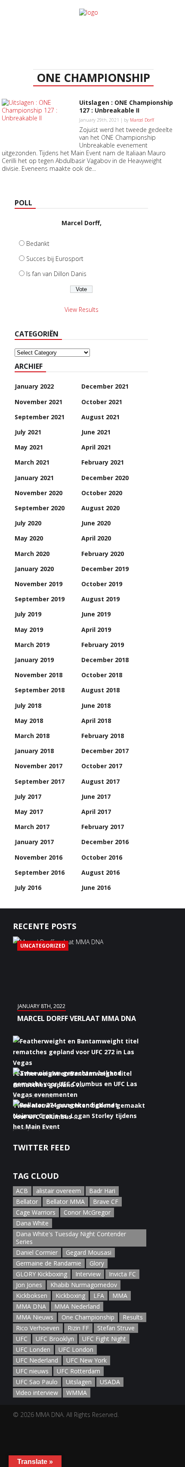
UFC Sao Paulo (37, 1382)
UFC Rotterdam (78, 1371)
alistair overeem (58, 1191)
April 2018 (96, 720)
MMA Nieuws (34, 1317)
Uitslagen (79, 1382)
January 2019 (34, 660)
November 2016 (38, 857)
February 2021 (102, 462)
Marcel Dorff (142, 120)
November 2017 (38, 766)
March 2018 (32, 736)
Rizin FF (78, 1328)
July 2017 (28, 796)
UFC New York (86, 1360)
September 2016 (40, 872)
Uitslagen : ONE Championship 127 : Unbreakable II (126, 106)
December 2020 (105, 478)
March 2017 (32, 827)
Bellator (27, 1201)
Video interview (37, 1392)
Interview (88, 1274)
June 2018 (96, 705)
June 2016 (96, 887)
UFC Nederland (37, 1360)
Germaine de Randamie (48, 1263)
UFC (22, 1339)
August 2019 (100, 599)
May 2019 (29, 629)
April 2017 (96, 811)
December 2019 (105, 569)
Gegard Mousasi (88, 1252)
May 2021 (29, 447)
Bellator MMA (65, 1201)
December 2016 (105, 842)
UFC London (76, 1349)
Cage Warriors (36, 1212)
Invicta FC (122, 1274)
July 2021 (28, 432)
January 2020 (34, 569)
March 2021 (32, 462)
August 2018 (100, 690)
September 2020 (40, 508)
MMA (119, 1295)
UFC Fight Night (104, 1339)
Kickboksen (31, 1295)
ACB (22, 1191)
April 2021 (96, 447)
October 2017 (101, 766)
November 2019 (38, 584)
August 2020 (100, 508)
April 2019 (96, 629)
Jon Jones (29, 1285)
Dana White (32, 1223)
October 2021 (101, 402)
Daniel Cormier (37, 1252)
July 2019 (28, 614)
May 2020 (29, 538)
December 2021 (105, 386)
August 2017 (100, 781)
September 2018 (40, 690)
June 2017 (96, 796)
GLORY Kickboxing (41, 1274)
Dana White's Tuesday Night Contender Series (71, 1238)
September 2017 (40, 781)
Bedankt (37, 243)
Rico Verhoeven (37, 1328)
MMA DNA (31, 1306)
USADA (110, 1382)
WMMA (76, 1392)
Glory (96, 1263)
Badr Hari (102, 1191)
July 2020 (28, 523)
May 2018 (29, 720)
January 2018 (34, 751)
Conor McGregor (87, 1212)
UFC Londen (33, 1349)
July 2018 (28, 705)
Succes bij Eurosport (54, 258)
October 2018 (101, 675)
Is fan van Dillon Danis (56, 274)
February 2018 (102, 736)
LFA (98, 1295)
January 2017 (34, 842)
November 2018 (38, 675)
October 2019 (101, 584)
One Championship (88, 1317)
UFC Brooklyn (55, 1339)
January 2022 (34, 386)
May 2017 (29, 811)
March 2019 (32, 645)
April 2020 (96, 538)
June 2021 (96, 432)
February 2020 (102, 554)
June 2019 (96, 614)
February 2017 (102, 827)
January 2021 (34, 478)
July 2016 (28, 887)
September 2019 (40, 599)
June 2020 (96, 523)
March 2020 (32, 554)
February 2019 (102, 645)
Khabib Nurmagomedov (83, 1285)
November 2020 (38, 493)
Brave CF (105, 1201)
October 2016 (101, 857)
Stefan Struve (116, 1328)
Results (133, 1317)
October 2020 (101, 493)
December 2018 (105, 660)
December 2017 (105, 751)
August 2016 (100, 872)
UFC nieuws (32, 1371)
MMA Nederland (77, 1306)
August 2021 (100, 417)
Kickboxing (70, 1295)
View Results (82, 309)
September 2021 (40, 417)
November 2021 (38, 402)
